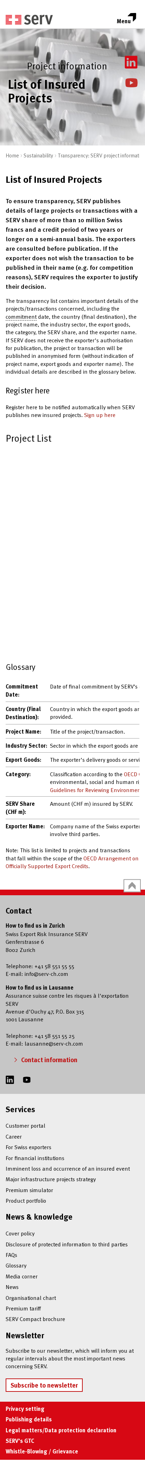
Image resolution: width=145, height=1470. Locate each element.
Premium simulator (29, 1190)
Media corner (22, 1276)
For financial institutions (35, 1157)
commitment (21, 316)
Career (14, 1136)
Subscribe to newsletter (44, 1385)
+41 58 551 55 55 (54, 966)
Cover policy (20, 1233)
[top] (132, 885)
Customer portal (25, 1125)
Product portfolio (26, 1200)
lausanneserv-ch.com (54, 1043)
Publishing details (29, 1419)
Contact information (49, 1059)
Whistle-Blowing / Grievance (42, 1451)
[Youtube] (132, 82)
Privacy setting (25, 1409)
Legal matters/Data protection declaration (61, 1430)
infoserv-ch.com (46, 973)
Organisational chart (31, 1297)
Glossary (16, 1265)
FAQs (11, 1254)
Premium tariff (23, 1308)
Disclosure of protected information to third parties (67, 1244)
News (12, 1286)
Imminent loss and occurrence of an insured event (68, 1168)
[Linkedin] (131, 61)
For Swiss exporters (28, 1147)
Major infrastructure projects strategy (51, 1179)
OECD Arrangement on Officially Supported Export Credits (72, 862)
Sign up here (99, 414)
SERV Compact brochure (35, 1318)
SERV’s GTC (20, 1441)
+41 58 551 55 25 (54, 1035)
